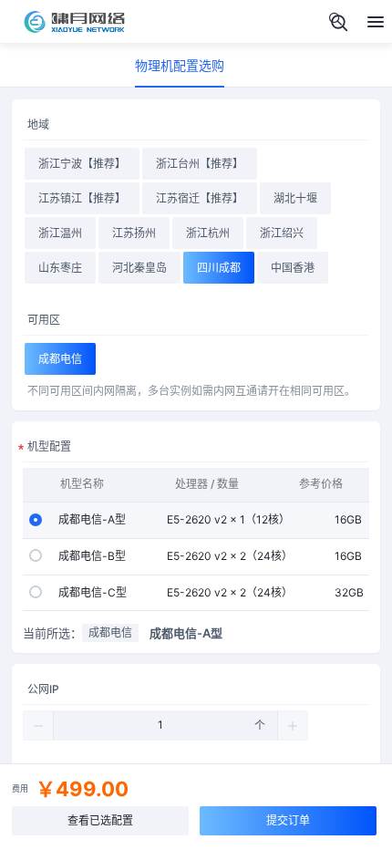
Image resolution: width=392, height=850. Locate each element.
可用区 (43, 320)
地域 (38, 124)
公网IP (43, 689)
